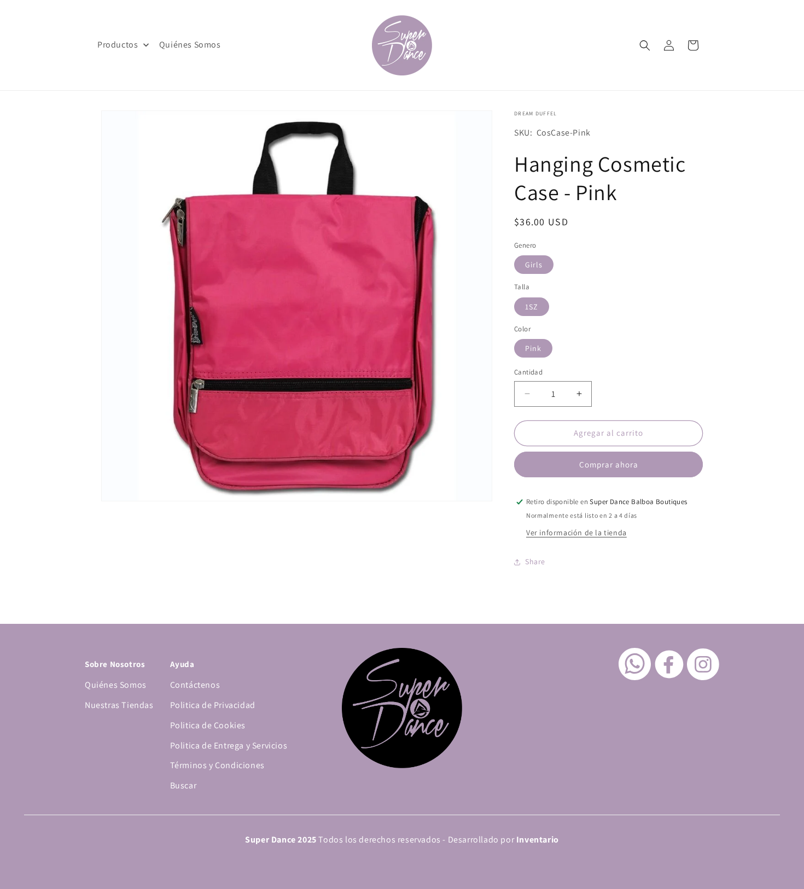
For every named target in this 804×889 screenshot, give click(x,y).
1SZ (531, 307)
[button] (645, 45)
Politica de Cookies (208, 725)
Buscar (183, 785)
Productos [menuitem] (117, 44)
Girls (534, 265)
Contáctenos (195, 685)
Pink (533, 348)
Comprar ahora (608, 464)
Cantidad (528, 372)
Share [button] (535, 561)
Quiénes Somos (116, 685)
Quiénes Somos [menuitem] (190, 44)
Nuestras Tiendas (119, 705)
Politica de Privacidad (212, 705)
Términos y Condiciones (217, 765)
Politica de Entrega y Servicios (229, 745)
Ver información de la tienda (576, 532)
